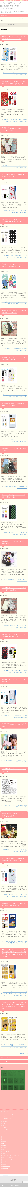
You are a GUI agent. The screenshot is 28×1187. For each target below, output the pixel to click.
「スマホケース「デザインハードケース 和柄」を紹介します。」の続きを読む (15, 533)
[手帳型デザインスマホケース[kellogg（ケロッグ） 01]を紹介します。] (9, 928)
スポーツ (4, 1125)
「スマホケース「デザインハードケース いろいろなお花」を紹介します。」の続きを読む (15, 895)
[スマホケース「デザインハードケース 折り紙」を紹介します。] (9, 199)
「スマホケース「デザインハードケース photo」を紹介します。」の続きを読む (15, 440)
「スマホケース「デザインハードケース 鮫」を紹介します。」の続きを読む (15, 716)
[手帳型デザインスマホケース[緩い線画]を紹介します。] (9, 793)
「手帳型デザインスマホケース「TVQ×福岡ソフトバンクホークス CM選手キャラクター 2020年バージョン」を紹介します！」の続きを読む (14, 1046)
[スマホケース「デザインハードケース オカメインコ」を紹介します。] (9, 61)
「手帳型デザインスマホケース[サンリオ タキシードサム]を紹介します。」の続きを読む (14, 302)
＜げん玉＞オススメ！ (7, 1162)
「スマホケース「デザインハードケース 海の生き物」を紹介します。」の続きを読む (15, 395)
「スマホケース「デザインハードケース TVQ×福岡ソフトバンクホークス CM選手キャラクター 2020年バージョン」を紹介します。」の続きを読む (14, 993)
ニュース (4, 1141)
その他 (3, 1153)
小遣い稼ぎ (4, 1121)
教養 (3, 1143)
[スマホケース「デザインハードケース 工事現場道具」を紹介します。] (9, 659)
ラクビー (6, 1134)
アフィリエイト (5, 1151)
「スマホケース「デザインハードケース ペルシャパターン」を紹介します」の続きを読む (15, 256)
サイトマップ (5, 1168)
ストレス (4, 1147)
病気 (3, 1149)
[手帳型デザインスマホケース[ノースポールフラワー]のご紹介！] (9, 612)
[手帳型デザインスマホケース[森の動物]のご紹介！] (9, 473)
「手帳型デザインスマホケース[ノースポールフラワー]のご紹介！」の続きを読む (15, 626)
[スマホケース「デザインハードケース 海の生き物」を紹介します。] (9, 382)
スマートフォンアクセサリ (9, 1116)
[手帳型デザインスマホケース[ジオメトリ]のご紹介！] (9, 566)
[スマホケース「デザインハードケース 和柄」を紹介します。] (9, 519)
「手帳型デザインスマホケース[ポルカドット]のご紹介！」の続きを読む (14, 761)
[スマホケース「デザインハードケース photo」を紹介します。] (9, 428)
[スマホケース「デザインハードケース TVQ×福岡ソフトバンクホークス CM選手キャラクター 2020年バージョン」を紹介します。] (9, 978)
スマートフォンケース (8, 1114)
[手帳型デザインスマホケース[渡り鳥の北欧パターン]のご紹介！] (9, 335)
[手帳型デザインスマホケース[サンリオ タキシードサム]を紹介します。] (9, 289)
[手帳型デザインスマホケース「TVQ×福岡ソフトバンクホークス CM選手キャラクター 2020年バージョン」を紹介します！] (9, 1031)
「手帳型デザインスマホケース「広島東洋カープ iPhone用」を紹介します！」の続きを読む (15, 120)
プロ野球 (6, 1129)
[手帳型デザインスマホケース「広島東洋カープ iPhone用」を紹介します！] (9, 106)
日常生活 (4, 1145)
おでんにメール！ (6, 1166)
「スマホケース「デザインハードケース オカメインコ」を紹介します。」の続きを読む (15, 73)
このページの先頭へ (14, 1185)
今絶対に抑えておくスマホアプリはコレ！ (11, 1155)
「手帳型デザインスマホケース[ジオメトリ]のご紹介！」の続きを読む (14, 580)
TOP (13, 19)
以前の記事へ (23, 1053)
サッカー (6, 1131)
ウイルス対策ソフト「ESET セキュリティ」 (11, 1159)
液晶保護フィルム (7, 1118)
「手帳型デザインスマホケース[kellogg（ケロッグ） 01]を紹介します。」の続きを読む (15, 942)
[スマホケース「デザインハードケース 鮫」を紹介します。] (9, 704)
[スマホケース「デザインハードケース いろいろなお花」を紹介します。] (9, 883)
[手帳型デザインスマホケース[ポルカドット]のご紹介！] (9, 748)
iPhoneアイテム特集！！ (7, 1157)
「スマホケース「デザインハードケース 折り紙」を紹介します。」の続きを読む (15, 211)
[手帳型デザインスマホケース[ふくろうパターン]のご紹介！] (9, 152)
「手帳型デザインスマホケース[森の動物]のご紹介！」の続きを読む (15, 487)
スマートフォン (5, 1111)
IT (2, 1136)
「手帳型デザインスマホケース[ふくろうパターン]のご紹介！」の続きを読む (14, 166)
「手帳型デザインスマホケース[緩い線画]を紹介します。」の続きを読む (14, 805)
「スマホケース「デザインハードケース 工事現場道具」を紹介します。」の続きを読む (15, 671)
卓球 (5, 1127)
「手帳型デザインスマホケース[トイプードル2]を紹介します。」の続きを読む (15, 850)
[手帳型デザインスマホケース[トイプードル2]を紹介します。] (9, 838)
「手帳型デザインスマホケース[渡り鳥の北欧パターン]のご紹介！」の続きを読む (15, 349)
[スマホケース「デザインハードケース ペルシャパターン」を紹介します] (9, 244)
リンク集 (4, 1164)
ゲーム (3, 1123)
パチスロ (4, 1139)
